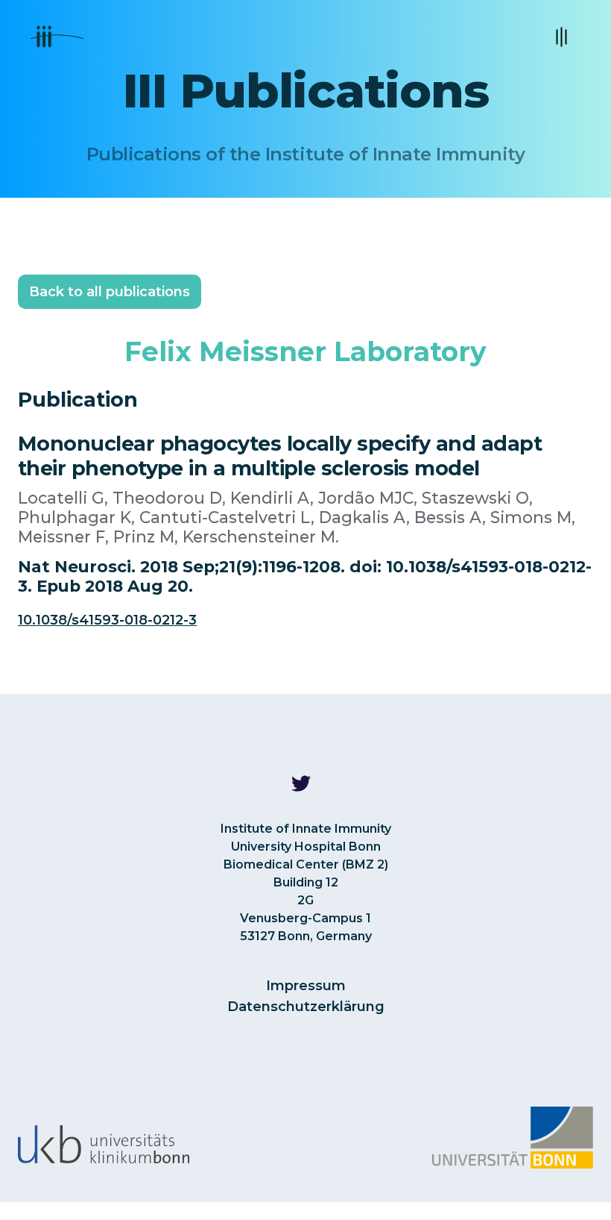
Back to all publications (109, 292)
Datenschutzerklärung (305, 1006)
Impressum (306, 985)
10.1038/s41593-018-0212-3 (107, 620)
